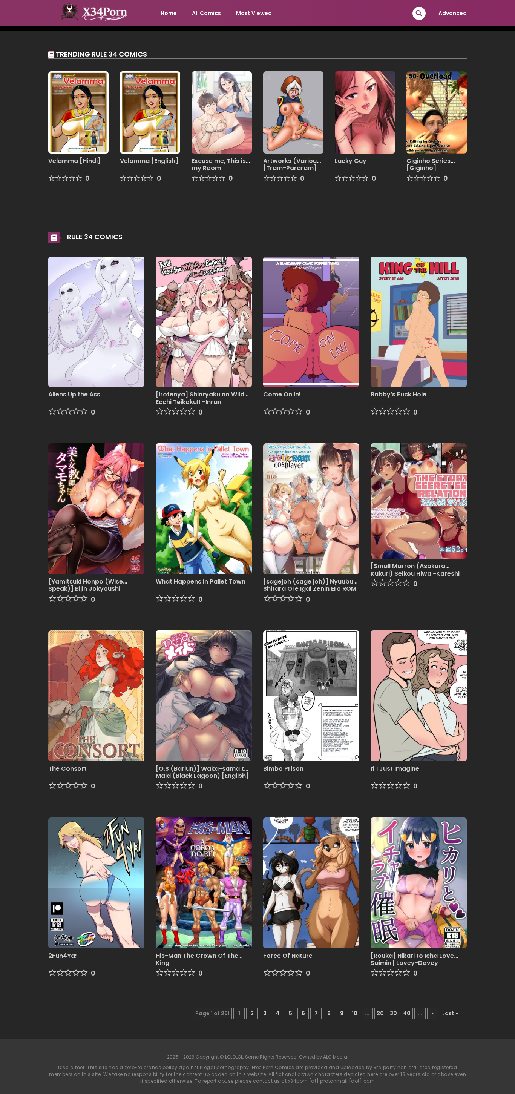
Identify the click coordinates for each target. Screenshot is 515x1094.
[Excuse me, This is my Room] (222, 112)
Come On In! (282, 394)
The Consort (67, 768)
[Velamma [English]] (150, 112)
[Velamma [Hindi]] (78, 112)
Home (169, 13)
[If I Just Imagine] (419, 695)
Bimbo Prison (283, 768)
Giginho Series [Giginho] (428, 164)
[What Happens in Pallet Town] (204, 508)
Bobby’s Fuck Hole (398, 394)
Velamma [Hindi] (74, 161)
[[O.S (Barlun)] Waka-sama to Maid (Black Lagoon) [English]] (204, 695)
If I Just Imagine (395, 768)
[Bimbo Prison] (311, 695)
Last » (450, 1013)
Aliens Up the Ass (74, 394)
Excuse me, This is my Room (219, 164)
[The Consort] (96, 695)
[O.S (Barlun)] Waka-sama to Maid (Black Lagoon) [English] (202, 772)
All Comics (206, 13)
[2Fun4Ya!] (96, 882)
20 (380, 1013)
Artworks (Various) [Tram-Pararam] (293, 164)
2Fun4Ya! (62, 955)
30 (393, 1013)
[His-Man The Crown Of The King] (204, 882)
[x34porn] (92, 13)
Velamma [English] (149, 161)
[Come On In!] (311, 321)
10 (354, 1013)
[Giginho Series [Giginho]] (436, 112)
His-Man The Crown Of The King (197, 959)
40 (407, 1013)
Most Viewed (254, 13)
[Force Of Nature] (311, 882)
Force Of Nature (288, 955)
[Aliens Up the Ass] (96, 321)
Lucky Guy (350, 161)
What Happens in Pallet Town (200, 581)
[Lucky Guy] (365, 112)
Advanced (452, 13)
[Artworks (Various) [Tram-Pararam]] (293, 112)
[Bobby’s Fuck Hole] (419, 321)
